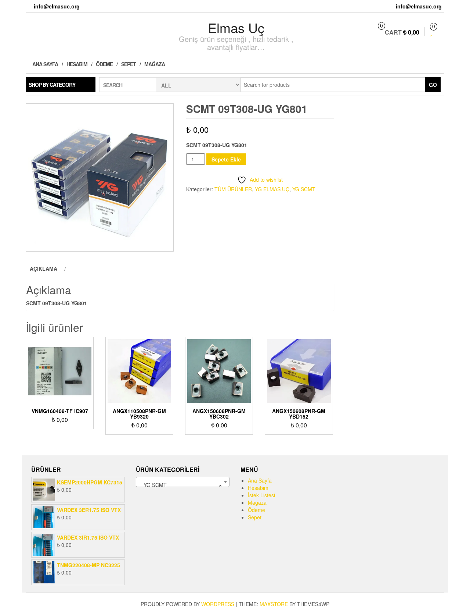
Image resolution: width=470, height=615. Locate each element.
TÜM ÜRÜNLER (233, 189)
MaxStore (274, 604)
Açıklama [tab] (43, 268)
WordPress (217, 604)
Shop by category (52, 84)
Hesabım (76, 64)
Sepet (128, 64)
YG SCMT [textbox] (180, 484)
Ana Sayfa (44, 64)
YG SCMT (303, 189)
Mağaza (154, 64)
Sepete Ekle (226, 159)
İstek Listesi (261, 495)
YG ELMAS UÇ (272, 189)
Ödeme (104, 64)
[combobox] (182, 482)
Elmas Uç (236, 27)
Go (433, 84)
